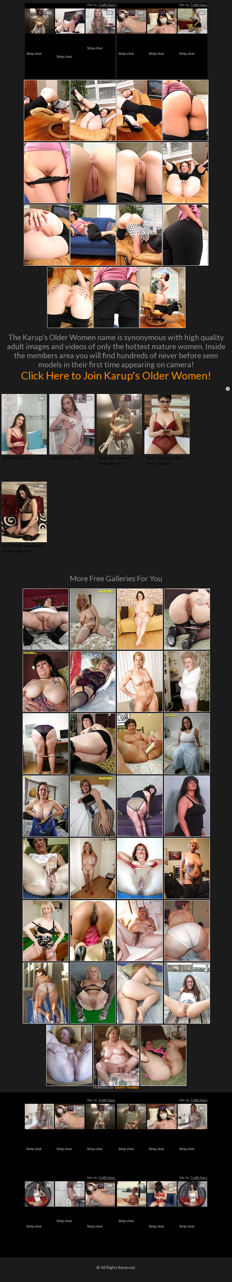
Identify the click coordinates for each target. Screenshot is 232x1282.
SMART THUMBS (127, 1087)
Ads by (101, 5)
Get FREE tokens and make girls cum (67, 45)
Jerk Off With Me (100, 39)
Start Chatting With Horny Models (131, 42)
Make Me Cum (17, 457)
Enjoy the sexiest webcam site (38, 42)
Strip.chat (34, 53)
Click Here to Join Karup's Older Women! (116, 375)
